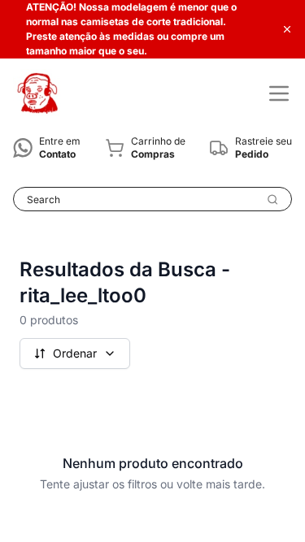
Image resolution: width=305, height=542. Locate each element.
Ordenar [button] (75, 353)
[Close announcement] (287, 29)
